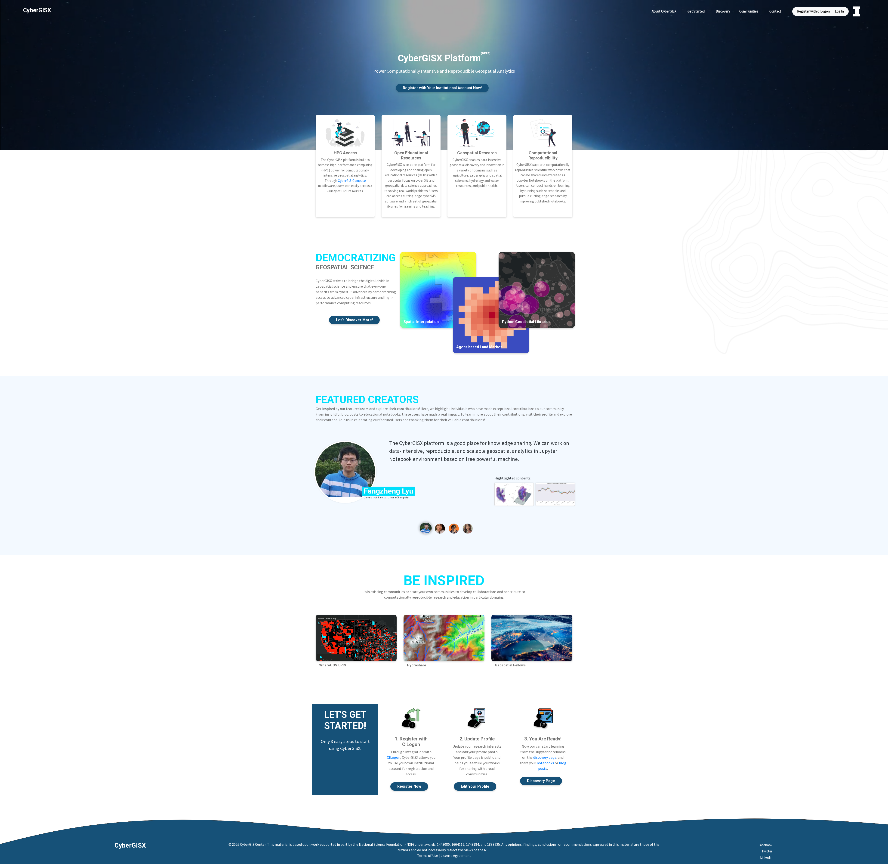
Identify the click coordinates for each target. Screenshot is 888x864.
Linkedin (766, 857)
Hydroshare (416, 665)
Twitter (767, 851)
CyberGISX (130, 845)
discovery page (544, 757)
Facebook (765, 845)
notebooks (545, 763)
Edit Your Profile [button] (475, 786)
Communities (748, 11)
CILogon (393, 757)
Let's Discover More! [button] (354, 320)
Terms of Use (427, 855)
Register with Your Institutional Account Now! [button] (442, 88)
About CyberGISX (664, 11)
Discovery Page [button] (541, 781)
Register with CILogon (813, 11)
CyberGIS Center (253, 844)
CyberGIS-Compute (352, 180)
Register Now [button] (409, 786)
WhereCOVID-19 (332, 665)
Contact (775, 11)
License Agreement (456, 855)
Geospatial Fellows (510, 665)
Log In (839, 11)
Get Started (696, 11)
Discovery (723, 11)
